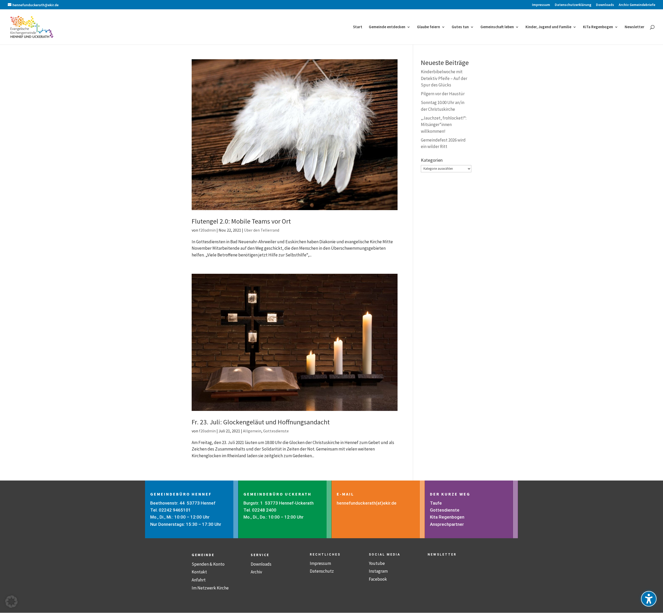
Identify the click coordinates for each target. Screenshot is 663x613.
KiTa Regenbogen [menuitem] (598, 27)
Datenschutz (322, 571)
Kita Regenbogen (447, 517)
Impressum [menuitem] (541, 5)
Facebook (378, 579)
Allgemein (252, 430)
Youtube (377, 563)
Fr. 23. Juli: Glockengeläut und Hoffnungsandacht (261, 422)
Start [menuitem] (357, 27)
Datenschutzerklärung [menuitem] (573, 5)
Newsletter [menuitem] (634, 27)
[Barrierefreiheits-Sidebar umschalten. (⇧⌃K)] (649, 599)
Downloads (261, 564)
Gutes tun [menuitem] (460, 27)
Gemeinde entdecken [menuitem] (387, 27)
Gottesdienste (276, 430)
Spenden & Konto (208, 564)
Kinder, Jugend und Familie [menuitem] (548, 27)
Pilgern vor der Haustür (443, 94)
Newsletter (442, 554)
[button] (11, 601)
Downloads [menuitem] (605, 5)
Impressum (320, 563)
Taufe (436, 503)
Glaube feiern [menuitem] (428, 27)
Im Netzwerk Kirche (210, 588)
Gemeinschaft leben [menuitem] (497, 27)
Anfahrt (199, 580)
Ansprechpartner (447, 524)
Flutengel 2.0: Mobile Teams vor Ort (241, 221)
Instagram (378, 571)
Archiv (256, 572)
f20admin (207, 230)
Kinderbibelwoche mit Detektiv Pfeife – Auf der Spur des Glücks (444, 78)
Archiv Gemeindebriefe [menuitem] (637, 5)
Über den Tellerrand (261, 230)
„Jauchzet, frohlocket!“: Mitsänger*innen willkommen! (443, 124)
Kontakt (199, 572)
